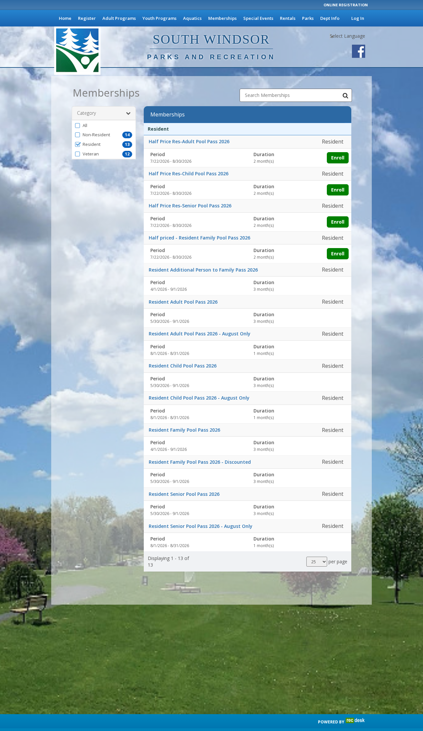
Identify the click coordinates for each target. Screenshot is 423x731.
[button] (103, 125)
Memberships (222, 18)
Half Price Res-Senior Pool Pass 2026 (190, 205)
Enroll (337, 157)
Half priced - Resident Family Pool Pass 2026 (199, 238)
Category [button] (86, 113)
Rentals (287, 18)
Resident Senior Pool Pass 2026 (184, 494)
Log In (357, 18)
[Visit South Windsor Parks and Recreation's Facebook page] (358, 51)
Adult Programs (119, 18)
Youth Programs (159, 18)
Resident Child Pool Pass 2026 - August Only (199, 398)
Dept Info (329, 18)
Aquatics (192, 18)
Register (87, 18)
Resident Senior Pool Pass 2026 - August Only (200, 526)
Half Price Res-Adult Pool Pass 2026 (189, 141)
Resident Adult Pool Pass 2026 (183, 302)
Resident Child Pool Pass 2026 (182, 366)
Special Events (258, 18)
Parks (308, 18)
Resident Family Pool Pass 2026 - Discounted (200, 462)
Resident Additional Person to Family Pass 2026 (203, 270)
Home (65, 18)
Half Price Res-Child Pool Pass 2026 (188, 173)
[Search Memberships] (345, 95)
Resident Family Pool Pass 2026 (184, 430)
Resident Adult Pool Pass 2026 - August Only (199, 333)
